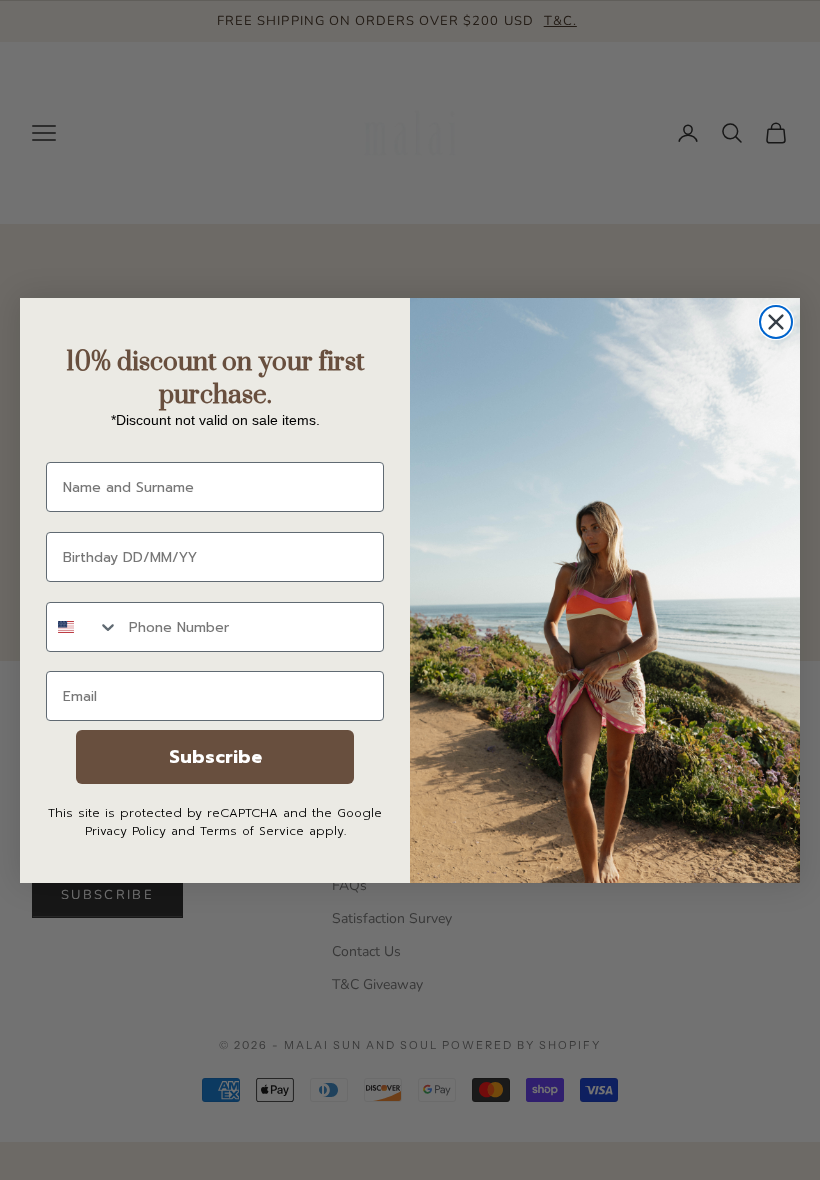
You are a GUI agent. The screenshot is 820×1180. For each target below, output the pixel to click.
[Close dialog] (776, 322)
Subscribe (215, 757)
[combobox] (83, 627)
